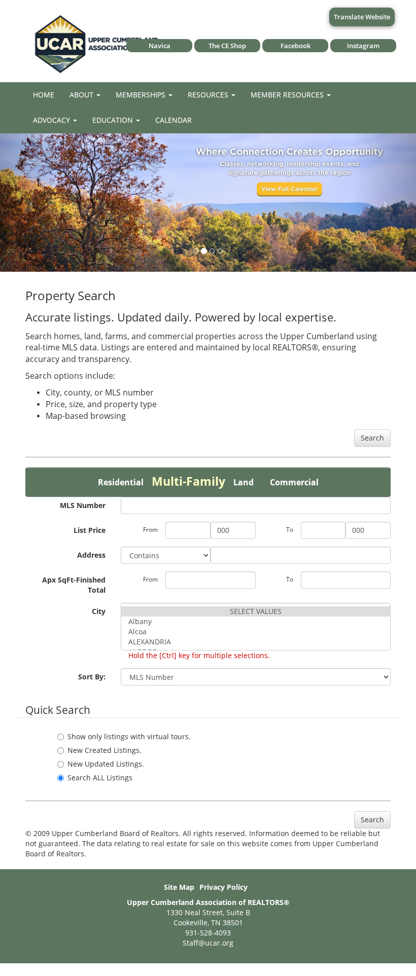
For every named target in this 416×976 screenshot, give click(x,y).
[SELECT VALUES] (256, 611)
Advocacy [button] (52, 120)
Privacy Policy (223, 887)
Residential (121, 482)
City (99, 611)
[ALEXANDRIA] (256, 642)
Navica (159, 45)
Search (372, 438)
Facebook (295, 45)
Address (91, 555)
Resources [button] (209, 94)
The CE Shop (227, 45)
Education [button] (113, 120)
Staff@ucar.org (208, 943)
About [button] (82, 94)
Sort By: (92, 676)
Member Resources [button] (288, 94)
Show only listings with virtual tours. (129, 736)
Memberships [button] (141, 94)
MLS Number (83, 505)
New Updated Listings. (105, 764)
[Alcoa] (256, 632)
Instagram (363, 45)
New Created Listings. (104, 750)
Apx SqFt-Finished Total (74, 585)
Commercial (294, 482)
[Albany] (256, 622)
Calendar (173, 120)
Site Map (179, 887)
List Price (90, 530)
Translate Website (362, 16)
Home (43, 94)
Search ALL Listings (99, 777)
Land (243, 482)
